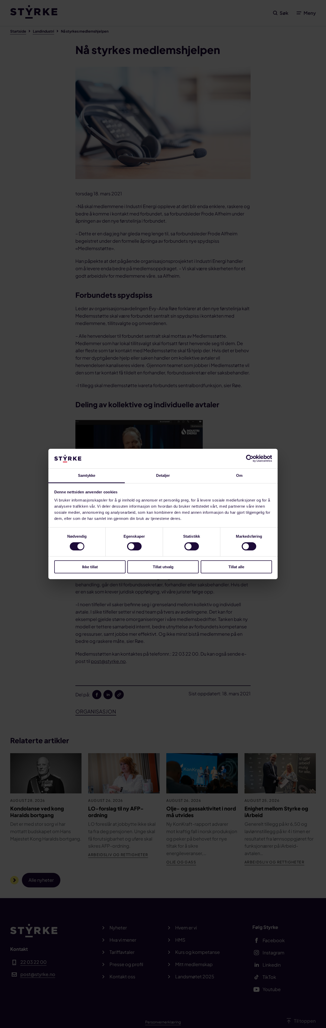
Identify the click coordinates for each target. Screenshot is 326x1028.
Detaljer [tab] (163, 475)
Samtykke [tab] (87, 475)
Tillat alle (236, 567)
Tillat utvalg (163, 567)
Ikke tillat (90, 567)
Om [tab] (239, 475)
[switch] (134, 546)
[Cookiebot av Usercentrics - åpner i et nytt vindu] (249, 458)
